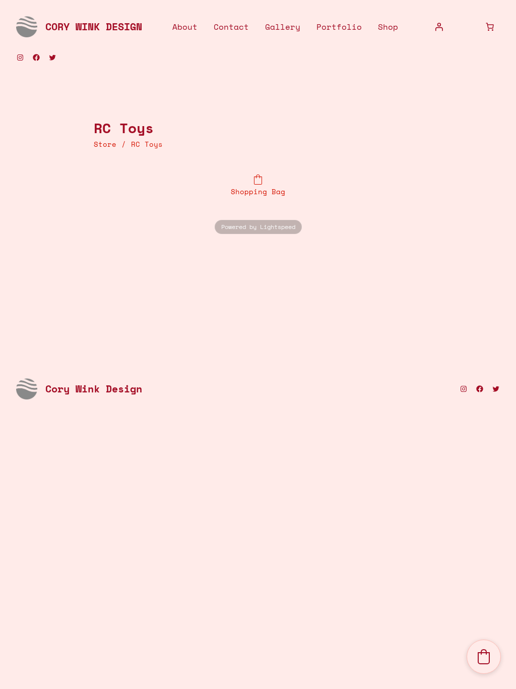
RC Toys (147, 144)
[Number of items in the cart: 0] (490, 27)
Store (105, 144)
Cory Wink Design (93, 26)
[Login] (439, 27)
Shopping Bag (258, 191)
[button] (484, 657)
